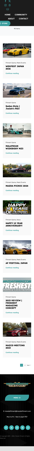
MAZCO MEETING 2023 (15, 346)
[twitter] (9, 1)
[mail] (8, 9)
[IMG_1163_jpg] (17, 124)
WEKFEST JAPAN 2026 (15, 67)
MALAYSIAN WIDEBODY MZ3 (14, 147)
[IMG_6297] (17, 164)
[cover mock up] (17, 278)
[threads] (9, 5)
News (19, 220)
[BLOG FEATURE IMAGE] (17, 44)
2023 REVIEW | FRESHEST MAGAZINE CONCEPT (14, 304)
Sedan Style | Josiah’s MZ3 (13, 107)
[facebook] (5, 1)
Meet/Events (21, 63)
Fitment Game (11, 63)
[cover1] (17, 201)
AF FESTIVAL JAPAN (16, 263)
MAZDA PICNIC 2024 (17, 185)
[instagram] (5, 5)
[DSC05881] (17, 241)
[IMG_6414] (17, 323)
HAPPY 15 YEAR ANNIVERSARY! (14, 224)
